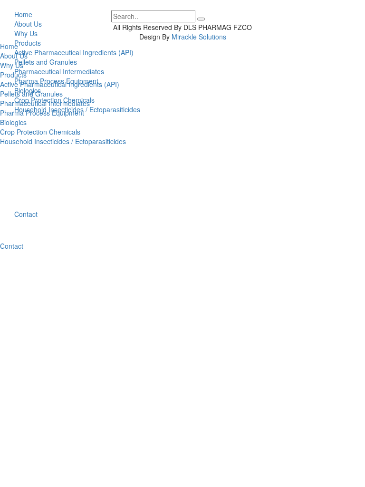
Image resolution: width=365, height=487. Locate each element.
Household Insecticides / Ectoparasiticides (77, 109)
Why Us (11, 65)
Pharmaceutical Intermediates (59, 71)
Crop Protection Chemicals (54, 100)
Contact (26, 214)
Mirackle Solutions (199, 36)
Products (27, 43)
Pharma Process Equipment (56, 81)
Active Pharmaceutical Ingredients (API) (74, 52)
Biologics (27, 90)
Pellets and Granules (45, 62)
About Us (14, 55)
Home (9, 46)
